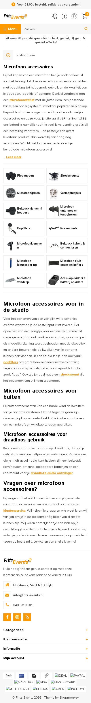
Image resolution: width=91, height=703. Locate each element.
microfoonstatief (21, 100)
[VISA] (41, 682)
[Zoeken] (86, 29)
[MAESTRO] (23, 682)
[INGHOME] (76, 689)
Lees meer (13, 157)
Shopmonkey (69, 697)
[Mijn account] (74, 16)
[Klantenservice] (64, 16)
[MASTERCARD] (63, 682)
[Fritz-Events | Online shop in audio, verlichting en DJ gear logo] (15, 16)
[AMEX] (58, 689)
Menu (12, 29)
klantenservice (14, 510)
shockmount (70, 374)
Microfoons (27, 55)
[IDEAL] (61, 675)
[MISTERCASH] (17, 689)
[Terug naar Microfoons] (8, 55)
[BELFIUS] (40, 689)
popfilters (10, 362)
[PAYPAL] (77, 675)
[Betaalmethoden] (8, 675)
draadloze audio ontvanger (52, 473)
